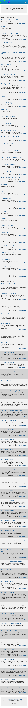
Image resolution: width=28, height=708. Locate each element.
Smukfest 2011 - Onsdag (8, 613)
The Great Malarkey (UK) (8, 74)
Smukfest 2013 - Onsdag (8, 479)
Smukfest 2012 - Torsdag (8, 520)
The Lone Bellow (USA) (7, 143)
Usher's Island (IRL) (6, 103)
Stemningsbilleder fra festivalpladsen (11, 20)
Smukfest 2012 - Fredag (7, 510)
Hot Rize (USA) (5, 232)
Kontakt (20, 699)
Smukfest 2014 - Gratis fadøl (9, 429)
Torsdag (3, 96)
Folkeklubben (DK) (6, 198)
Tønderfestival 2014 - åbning (8, 293)
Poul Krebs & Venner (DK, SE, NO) (10, 137)
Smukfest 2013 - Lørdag (7, 449)
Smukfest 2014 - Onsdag (8, 381)
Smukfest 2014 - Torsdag (8, 371)
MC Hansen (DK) (5, 205)
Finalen (3, 26)
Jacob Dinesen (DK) (6, 64)
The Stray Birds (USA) (7, 266)
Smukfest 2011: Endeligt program (10, 641)
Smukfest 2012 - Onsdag (8, 530)
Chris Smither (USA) (6, 273)
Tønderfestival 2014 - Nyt (8, 303)
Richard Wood (5, 314)
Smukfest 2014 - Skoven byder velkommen (12, 391)
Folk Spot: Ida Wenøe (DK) (8, 164)
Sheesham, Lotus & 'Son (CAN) (9, 33)
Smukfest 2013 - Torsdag (8, 469)
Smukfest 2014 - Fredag (7, 362)
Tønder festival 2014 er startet (9, 284)
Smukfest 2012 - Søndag (7, 490)
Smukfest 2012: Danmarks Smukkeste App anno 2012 (12, 550)
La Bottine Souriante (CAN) (8, 130)
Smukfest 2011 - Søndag (7, 570)
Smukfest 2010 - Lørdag (7, 659)
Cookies (16, 699)
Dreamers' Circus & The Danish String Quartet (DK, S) (13, 53)
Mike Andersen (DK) (6, 218)
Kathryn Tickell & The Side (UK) (9, 239)
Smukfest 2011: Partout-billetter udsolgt (11, 631)
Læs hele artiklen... (23, 23)
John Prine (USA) (6, 109)
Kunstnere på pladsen (7, 323)
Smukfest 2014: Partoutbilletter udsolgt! (11, 410)
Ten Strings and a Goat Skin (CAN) (10, 252)
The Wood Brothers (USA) (8, 116)
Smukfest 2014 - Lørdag (7, 352)
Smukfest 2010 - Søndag (7, 649)
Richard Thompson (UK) (7, 246)
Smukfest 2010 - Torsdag (8, 679)
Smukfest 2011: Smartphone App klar (11, 623)
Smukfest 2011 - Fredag (7, 592)
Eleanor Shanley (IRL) (7, 123)
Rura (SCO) (4, 212)
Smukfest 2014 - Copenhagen (9, 420)
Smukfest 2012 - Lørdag (7, 500)
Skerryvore (4, 342)
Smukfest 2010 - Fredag (7, 669)
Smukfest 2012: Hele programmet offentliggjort (13, 540)
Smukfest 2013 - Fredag (7, 459)
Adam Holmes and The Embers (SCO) (11, 178)
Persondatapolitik (9, 699)
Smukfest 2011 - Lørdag (7, 581)
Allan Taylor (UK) (5, 84)
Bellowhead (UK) (5, 184)
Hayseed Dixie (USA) (7, 225)
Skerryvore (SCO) (6, 171)
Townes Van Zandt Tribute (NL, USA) (11, 157)
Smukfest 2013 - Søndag (7, 439)
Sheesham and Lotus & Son (8, 333)
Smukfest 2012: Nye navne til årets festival (12, 561)
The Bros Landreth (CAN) (8, 259)
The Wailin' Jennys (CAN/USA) (9, 150)
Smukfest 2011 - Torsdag (8, 604)
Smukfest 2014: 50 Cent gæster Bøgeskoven (13, 401)
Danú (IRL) (4, 191)
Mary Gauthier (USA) (6, 43)
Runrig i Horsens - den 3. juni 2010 (10, 688)
